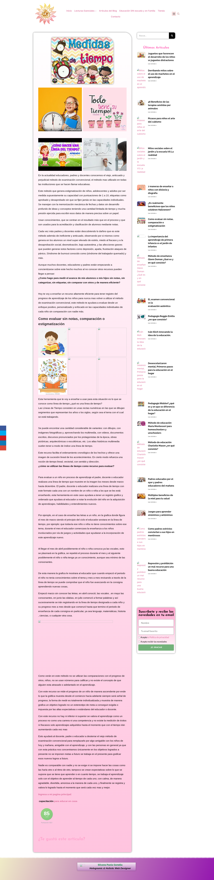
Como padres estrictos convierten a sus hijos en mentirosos (161, 532)
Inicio (69, 11)
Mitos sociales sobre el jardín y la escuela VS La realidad (161, 151)
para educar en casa (65, 801)
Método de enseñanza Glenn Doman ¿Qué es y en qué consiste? (160, 259)
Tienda (161, 11)
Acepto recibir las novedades (154, 641)
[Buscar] (172, 36)
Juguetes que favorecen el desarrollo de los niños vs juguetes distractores (161, 57)
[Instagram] (174, 14)
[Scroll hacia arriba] (210, 860)
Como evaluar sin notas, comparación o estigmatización (160, 222)
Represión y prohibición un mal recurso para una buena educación (161, 566)
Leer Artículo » (152, 64)
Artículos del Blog (108, 11)
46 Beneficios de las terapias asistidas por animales (159, 105)
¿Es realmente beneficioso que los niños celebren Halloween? (161, 206)
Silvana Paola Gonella (110, 864)
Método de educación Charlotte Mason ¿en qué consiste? (161, 445)
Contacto (115, 16)
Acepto (155, 637)
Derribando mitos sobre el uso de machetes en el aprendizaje (161, 74)
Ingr (40, 794)
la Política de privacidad (158, 637)
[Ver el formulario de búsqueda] (178, 13)
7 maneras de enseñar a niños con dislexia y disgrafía (160, 189)
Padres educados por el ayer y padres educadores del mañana (161, 482)
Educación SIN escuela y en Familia (137, 11)
